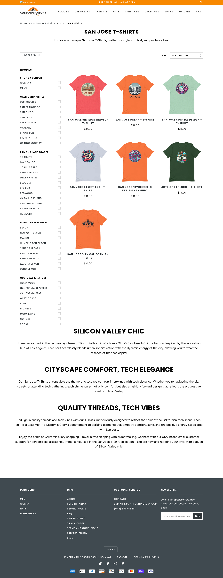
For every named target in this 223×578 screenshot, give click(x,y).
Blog (70, 538)
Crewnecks (82, 11)
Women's (26, 82)
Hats (116, 11)
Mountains (27, 313)
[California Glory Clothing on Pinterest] (123, 564)
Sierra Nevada (29, 208)
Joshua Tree (28, 167)
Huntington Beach (33, 243)
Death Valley (28, 177)
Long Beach (28, 269)
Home (23, 23)
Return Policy (77, 503)
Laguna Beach (29, 263)
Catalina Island (31, 198)
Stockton (27, 132)
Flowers (25, 308)
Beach (24, 227)
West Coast (28, 298)
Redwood (26, 193)
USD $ (110, 549)
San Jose (26, 117)
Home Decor (28, 513)
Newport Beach (30, 233)
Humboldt (27, 213)
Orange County (31, 143)
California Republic (33, 288)
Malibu (24, 238)
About (71, 499)
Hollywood (28, 283)
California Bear (31, 293)
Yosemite (26, 157)
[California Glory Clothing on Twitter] (100, 564)
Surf (23, 303)
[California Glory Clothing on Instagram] (115, 564)
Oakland (26, 127)
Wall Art (185, 11)
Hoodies (63, 11)
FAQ (69, 513)
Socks (169, 11)
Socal (24, 324)
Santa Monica (29, 258)
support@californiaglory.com (135, 503)
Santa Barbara (30, 248)
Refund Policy (76, 508)
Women (25, 503)
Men (22, 499)
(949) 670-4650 (124, 508)
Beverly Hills (28, 138)
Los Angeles (28, 102)
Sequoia (25, 182)
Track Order (76, 523)
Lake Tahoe (27, 162)
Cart (199, 11)
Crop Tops (152, 11)
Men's (23, 88)
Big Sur (25, 188)
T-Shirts (101, 11)
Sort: (165, 55)
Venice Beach (29, 253)
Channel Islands (31, 203)
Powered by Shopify (146, 556)
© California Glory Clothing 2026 (88, 556)
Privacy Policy (77, 533)
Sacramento (28, 122)
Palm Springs (29, 172)
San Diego (27, 112)
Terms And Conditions (82, 528)
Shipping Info (76, 518)
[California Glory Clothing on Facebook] (108, 564)
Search (122, 556)
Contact (120, 499)
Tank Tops (132, 11)
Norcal (25, 319)
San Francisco (30, 107)
